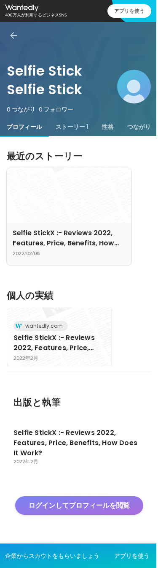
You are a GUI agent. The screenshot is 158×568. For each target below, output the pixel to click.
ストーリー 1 (72, 126)
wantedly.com (44, 325)
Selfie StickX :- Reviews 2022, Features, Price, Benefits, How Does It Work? (54, 343)
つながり (139, 126)
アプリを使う (129, 10)
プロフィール (24, 126)
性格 (108, 126)
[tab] (24, 127)
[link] (59, 337)
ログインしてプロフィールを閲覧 (79, 505)
